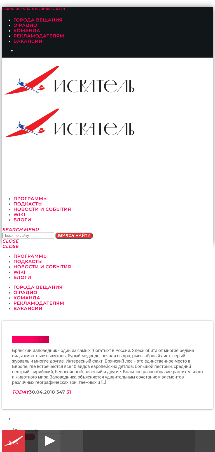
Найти (74, 235)
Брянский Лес (30, 339)
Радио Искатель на (33, 9)
